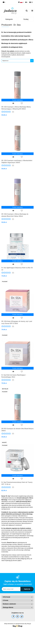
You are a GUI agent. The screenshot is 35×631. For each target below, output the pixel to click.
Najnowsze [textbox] (5, 60)
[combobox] (17, 60)
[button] (31, 2)
